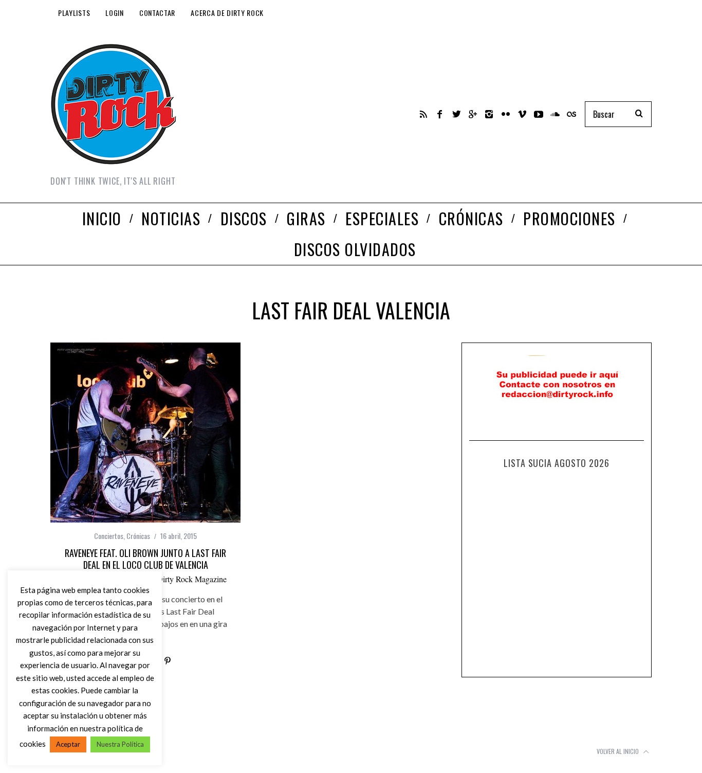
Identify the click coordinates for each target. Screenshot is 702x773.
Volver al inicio (618, 751)
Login (114, 12)
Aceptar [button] (68, 744)
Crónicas (138, 535)
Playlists (74, 12)
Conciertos (108, 535)
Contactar (157, 12)
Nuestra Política (120, 744)
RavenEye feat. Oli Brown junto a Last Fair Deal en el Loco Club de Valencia (145, 558)
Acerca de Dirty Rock (227, 12)
